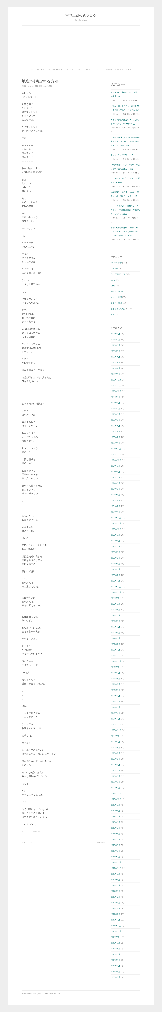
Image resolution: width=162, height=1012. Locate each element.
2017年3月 (115, 908)
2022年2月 (115, 644)
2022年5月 (115, 626)
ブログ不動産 (116, 303)
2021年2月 (115, 713)
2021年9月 (115, 672)
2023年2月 (115, 575)
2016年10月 (116, 937)
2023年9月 (115, 535)
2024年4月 (115, 494)
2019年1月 (115, 822)
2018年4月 (115, 839)
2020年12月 (116, 724)
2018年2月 (115, 851)
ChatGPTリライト (118, 274)
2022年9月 (115, 604)
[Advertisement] (81, 48)
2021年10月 (116, 667)
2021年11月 (116, 661)
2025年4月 (115, 425)
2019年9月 (115, 805)
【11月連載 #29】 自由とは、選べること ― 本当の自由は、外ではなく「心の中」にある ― (125, 210)
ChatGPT (114, 268)
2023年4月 (115, 563)
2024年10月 (116, 460)
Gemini (114, 280)
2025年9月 (115, 397)
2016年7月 (115, 954)
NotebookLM (116, 297)
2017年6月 (115, 891)
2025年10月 (116, 391)
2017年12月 (116, 862)
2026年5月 (115, 351)
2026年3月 (115, 362)
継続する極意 (100, 842)
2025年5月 (115, 420)
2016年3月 (115, 971)
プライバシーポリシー (52, 994)
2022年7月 (115, 615)
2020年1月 (115, 787)
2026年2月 (115, 368)
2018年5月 (115, 833)
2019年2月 (115, 816)
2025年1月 (115, 443)
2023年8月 (115, 540)
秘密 (112, 314)
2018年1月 (115, 856)
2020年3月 (115, 776)
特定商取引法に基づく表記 (32, 994)
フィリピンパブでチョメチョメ (124, 155)
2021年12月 (116, 655)
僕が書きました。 (37, 831)
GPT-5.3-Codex (117, 291)
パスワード (99, 69)
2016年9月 (115, 942)
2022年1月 (115, 649)
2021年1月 (115, 718)
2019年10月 (116, 799)
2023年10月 (116, 529)
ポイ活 (128, 69)
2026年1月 (115, 374)
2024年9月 (115, 466)
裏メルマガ (71, 69)
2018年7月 (115, 828)
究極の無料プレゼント (55, 69)
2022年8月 (115, 609)
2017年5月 (115, 897)
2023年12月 (116, 517)
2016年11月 (116, 931)
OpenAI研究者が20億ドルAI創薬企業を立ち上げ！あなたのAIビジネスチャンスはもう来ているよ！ (125, 141)
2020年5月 (115, 764)
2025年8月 (115, 402)
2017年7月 (115, 885)
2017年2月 (115, 914)
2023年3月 (115, 569)
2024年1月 (115, 512)
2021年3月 (115, 707)
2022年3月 (115, 638)
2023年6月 (115, 552)
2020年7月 (115, 753)
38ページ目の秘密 (38, 69)
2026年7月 (115, 339)
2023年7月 (115, 546)
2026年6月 (115, 345)
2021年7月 (115, 684)
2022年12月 (116, 586)
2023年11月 (116, 523)
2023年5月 (115, 558)
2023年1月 (115, 580)
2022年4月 (115, 632)
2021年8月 (115, 678)
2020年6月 (115, 759)
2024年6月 (115, 483)
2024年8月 (115, 471)
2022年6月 (115, 621)
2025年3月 (115, 431)
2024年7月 (115, 477)
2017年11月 (116, 868)
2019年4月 (115, 810)
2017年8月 (115, 879)
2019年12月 (116, 793)
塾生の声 (109, 69)
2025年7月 (115, 408)
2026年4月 (115, 356)
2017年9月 (115, 874)
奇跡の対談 (119, 69)
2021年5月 (115, 695)
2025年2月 (115, 437)
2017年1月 (115, 919)
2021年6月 (115, 690)
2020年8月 (115, 747)
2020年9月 (115, 741)
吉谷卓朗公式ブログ (81, 15)
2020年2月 (115, 782)
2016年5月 (115, 965)
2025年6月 (115, 414)
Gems (113, 285)
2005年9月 (115, 977)
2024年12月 (116, 448)
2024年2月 (115, 506)
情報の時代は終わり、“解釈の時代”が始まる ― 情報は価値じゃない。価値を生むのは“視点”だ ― (125, 231)
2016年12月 (116, 925)
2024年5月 (115, 489)
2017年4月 (115, 902)
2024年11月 (116, 454)
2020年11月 (116, 730)
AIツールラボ (116, 262)
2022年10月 (116, 598)
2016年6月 (115, 960)
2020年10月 (116, 736)
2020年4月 (115, 770)
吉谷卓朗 (48, 86)
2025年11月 (116, 385)
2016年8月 (115, 948)
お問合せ (88, 69)
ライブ (80, 69)
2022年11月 (116, 592)
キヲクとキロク (27, 842)
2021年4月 (115, 701)
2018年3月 (115, 845)
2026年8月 (115, 333)
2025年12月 (116, 379)
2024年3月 (115, 500)
